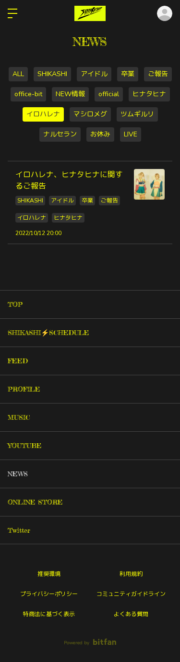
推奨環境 (48, 574)
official (108, 94)
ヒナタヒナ (149, 94)
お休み (100, 134)
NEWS (18, 474)
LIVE (130, 134)
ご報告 (158, 74)
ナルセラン (60, 134)
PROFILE (24, 389)
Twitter (19, 530)
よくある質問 (131, 614)
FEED (18, 361)
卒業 (127, 74)
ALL (18, 74)
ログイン (164, 13)
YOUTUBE (25, 445)
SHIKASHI (52, 74)
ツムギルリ (137, 114)
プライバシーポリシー (49, 594)
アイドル (94, 74)
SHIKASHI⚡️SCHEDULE (48, 332)
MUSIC (19, 417)
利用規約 (131, 574)
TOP (15, 304)
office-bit (28, 94)
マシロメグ (90, 114)
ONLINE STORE (35, 502)
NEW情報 (70, 94)
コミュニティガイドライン (131, 594)
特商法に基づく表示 (49, 614)
